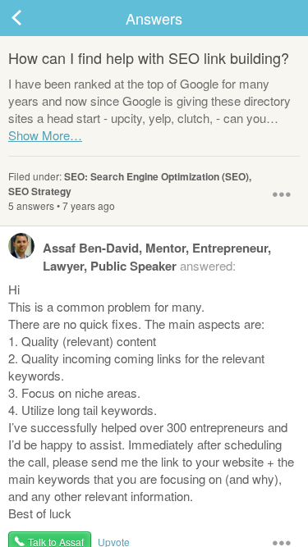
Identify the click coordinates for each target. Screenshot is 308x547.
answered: (157, 257)
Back (33, 18)
